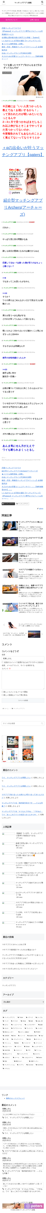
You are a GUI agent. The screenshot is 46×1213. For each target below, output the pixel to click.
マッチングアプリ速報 (23, 3)
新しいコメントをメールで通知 (15, 692)
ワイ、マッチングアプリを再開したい (16, 778)
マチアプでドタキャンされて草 (14, 944)
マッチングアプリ (9, 504)
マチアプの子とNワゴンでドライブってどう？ (20, 969)
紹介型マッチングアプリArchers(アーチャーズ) (23, 207)
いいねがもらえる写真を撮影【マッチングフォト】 (21, 41)
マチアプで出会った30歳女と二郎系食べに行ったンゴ (22, 963)
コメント (6, 668)
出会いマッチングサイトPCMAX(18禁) (16, 53)
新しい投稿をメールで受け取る (15, 695)
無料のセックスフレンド (15, 1098)
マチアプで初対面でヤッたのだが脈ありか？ (19, 950)
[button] (42, 723)
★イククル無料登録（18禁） (13, 44)
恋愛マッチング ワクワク (11, 28)
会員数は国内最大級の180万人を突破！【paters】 (21, 37)
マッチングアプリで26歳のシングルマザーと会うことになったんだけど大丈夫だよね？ (22, 956)
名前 (3, 655)
